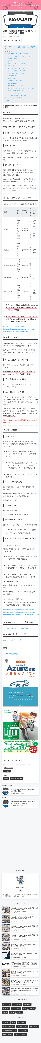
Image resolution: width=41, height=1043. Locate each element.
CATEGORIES (8, 768)
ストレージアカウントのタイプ (16, 63)
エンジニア (23, 1030)
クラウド (6, 771)
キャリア (17, 1004)
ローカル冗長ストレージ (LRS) (17, 68)
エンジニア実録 (8, 1026)
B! (5, 40)
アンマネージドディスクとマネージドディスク (22, 88)
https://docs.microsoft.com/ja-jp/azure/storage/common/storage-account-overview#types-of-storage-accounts (18, 329)
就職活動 (33, 1026)
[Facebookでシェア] (12, 40)
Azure (6, 778)
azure (5, 1022)
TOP (6, 764)
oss (5, 1012)
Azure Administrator (16, 778)
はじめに (9, 51)
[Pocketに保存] (16, 40)
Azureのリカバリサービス (14, 98)
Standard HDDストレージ (16, 85)
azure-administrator (9, 1030)
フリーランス (22, 1026)
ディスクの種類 (11, 76)
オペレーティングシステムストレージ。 (20, 56)
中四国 (27, 1004)
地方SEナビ (20, 3)
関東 (12, 1012)
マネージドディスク (16, 93)
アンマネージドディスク (17, 90)
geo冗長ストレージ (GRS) (16, 73)
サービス (16, 1008)
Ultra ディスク (12, 78)
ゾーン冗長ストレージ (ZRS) (16, 71)
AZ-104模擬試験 (12, 654)
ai (24, 1008)
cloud (32, 1008)
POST (17, 36)
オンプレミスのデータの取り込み (16, 95)
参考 (8, 100)
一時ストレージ (12, 58)
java (19, 1012)
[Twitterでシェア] (8, 40)
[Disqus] (20, 836)
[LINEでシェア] (19, 40)
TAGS (6, 775)
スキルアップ (7, 1034)
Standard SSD (12, 83)
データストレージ (13, 61)
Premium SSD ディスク (15, 80)
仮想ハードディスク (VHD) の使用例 (17, 53)
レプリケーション (12, 66)
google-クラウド (20, 1034)
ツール (6, 1008)
